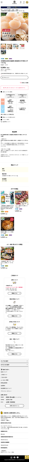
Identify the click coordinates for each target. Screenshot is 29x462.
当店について (4, 372)
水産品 (17, 9)
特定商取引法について (6, 388)
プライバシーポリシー (6, 391)
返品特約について (6, 121)
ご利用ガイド (4, 374)
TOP (1, 9)
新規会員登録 (4, 383)
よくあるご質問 (4, 380)
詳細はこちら (14, 293)
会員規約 (3, 385)
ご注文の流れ (4, 377)
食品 (13, 9)
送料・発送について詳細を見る (7, 114)
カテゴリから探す (7, 9)
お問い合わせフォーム (14, 405)
